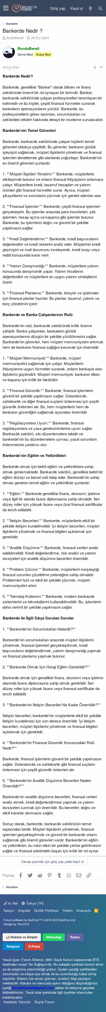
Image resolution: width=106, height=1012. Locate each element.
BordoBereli (15, 37)
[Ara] (100, 8)
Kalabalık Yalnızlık (17, 1001)
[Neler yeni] (90, 8)
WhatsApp (53, 937)
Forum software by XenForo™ (40, 920)
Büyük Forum (44, 1001)
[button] (6, 8)
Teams (75, 937)
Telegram (13, 946)
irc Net (12, 903)
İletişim (9, 910)
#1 (101, 67)
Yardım (68, 910)
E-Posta (34, 946)
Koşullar (24, 910)
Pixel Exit (23, 924)
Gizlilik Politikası (46, 910)
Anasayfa (83, 910)
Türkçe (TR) (34, 903)
